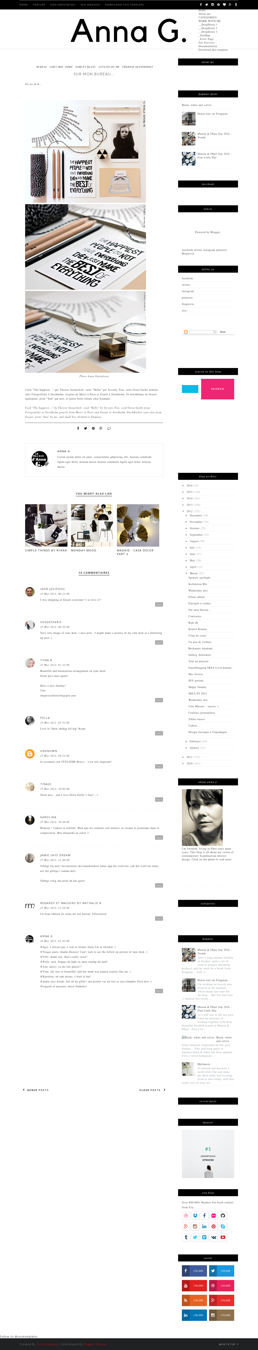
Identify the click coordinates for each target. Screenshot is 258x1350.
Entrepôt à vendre (199, 603)
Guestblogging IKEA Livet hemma (210, 667)
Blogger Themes (95, 1344)
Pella (45, 718)
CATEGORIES (208, 17)
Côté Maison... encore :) (203, 706)
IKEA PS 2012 (197, 693)
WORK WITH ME (210, 21)
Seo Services (206, 42)
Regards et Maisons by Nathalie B (71, 903)
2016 (190, 485)
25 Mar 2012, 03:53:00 (55, 722)
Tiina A (46, 660)
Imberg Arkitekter (199, 655)
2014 (190, 498)
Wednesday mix (198, 590)
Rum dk (193, 622)
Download (218, 892)
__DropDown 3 (208, 31)
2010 (190, 763)
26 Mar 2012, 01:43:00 (55, 941)
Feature (39, 4)
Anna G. (64, 451)
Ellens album (196, 597)
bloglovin (188, 304)
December (196, 515)
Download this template (213, 49)
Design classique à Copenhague (207, 732)
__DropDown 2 (208, 28)
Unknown (48, 751)
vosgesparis (51, 622)
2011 (190, 757)
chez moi (56, 66)
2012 (190, 511)
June (193, 554)
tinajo (46, 784)
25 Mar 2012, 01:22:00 (55, 665)
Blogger (215, 232)
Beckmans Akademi (200, 648)
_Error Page (206, 39)
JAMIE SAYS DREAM (55, 855)
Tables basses (196, 719)
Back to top (227, 1344)
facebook (187, 278)
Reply (159, 604)
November (196, 522)
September (197, 534)
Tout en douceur (198, 661)
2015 (190, 492)
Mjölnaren (204, 1064)
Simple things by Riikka (46, 550)
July (193, 547)
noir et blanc (85, 66)
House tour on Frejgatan (213, 113)
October (195, 528)
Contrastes (194, 616)
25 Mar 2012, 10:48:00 (55, 822)
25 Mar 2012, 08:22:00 (55, 755)
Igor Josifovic (52, 589)
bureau (41, 66)
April (193, 567)
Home (202, 10)
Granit (104, 394)
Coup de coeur (197, 635)
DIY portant (196, 680)
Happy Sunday (197, 687)
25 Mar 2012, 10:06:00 (55, 789)
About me (205, 14)
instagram (188, 291)
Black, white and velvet (196, 105)
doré (69, 66)
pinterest (187, 297)
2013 (190, 505)
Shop (201, 892)
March (194, 573)
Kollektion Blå (197, 584)
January (195, 747)
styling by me (109, 66)
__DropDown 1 (208, 24)
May (193, 560)
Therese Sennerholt (137, 66)
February (196, 741)
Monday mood (84, 550)
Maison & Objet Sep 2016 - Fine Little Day (215, 155)
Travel (187, 892)
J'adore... (194, 725)
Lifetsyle (221, 879)
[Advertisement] (210, 438)
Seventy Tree (116, 389)
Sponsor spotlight (199, 577)
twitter (186, 284)
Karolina (48, 817)
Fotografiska (40, 394)
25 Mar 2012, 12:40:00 (55, 860)
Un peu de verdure (200, 642)
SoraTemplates (47, 1344)
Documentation (208, 46)
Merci (83, 394)
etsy (184, 310)
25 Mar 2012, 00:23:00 (55, 593)
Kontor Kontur (197, 629)
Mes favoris (195, 674)
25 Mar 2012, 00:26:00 (55, 627)
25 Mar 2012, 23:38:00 (55, 908)
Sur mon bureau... (199, 610)
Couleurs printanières (201, 712)
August (194, 541)
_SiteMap (204, 35)
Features (202, 879)
